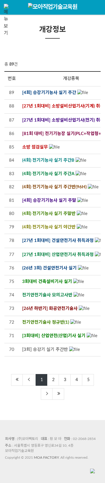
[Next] (46, 394)
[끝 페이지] (58, 394)
